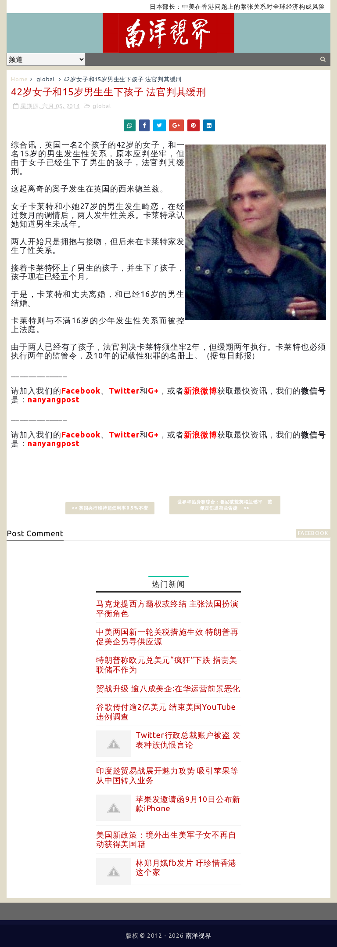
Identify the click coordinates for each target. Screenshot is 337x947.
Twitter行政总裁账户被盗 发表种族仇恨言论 (188, 739)
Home (19, 79)
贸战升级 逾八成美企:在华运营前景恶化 (168, 688)
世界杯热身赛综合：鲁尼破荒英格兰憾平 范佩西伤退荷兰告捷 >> (224, 504)
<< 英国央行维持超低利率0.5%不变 (110, 508)
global (45, 79)
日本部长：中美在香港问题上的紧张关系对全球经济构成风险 (226, 6)
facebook (313, 533)
